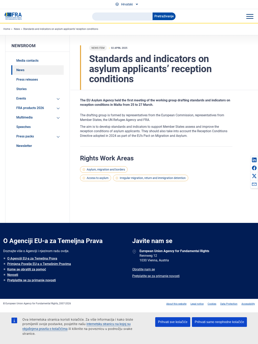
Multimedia (24, 117)
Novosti (12, 275)
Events (21, 98)
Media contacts (27, 60)
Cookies (212, 303)
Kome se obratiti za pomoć (26, 269)
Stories (21, 89)
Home (6, 29)
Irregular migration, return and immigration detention (153, 178)
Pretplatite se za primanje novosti (31, 280)
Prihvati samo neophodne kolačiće (219, 322)
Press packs (25, 136)
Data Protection (228, 303)
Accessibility (248, 303)
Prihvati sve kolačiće (172, 322)
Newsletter (24, 146)
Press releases (27, 79)
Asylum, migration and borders (106, 169)
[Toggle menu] (250, 16)
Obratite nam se (143, 269)
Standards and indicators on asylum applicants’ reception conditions (60, 29)
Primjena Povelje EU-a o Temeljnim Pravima (39, 264)
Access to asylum (97, 178)
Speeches (23, 127)
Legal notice (197, 303)
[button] (254, 160)
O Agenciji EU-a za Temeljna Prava (32, 258)
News (17, 29)
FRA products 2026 (30, 108)
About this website (176, 303)
